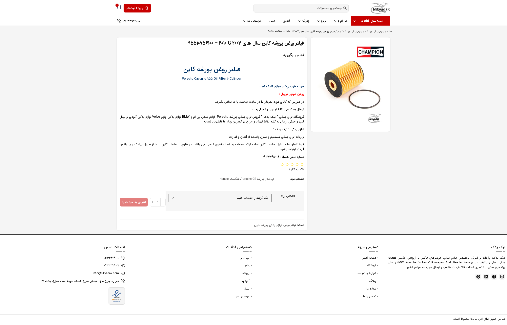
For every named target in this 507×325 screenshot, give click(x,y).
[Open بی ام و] (335, 21)
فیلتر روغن (290, 225)
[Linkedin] (486, 277)
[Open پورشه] (299, 21)
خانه (389, 31)
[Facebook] (494, 277)
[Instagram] (502, 277)
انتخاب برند (288, 196)
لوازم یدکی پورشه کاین (349, 31)
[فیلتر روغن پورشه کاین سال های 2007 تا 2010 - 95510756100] (350, 84)
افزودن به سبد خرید (134, 202)
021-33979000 (131, 21)
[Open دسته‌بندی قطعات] (354, 21)
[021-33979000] (119, 21)
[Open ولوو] (318, 21)
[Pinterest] (478, 277)
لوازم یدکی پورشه (374, 31)
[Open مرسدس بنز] (244, 21)
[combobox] (301, 8)
